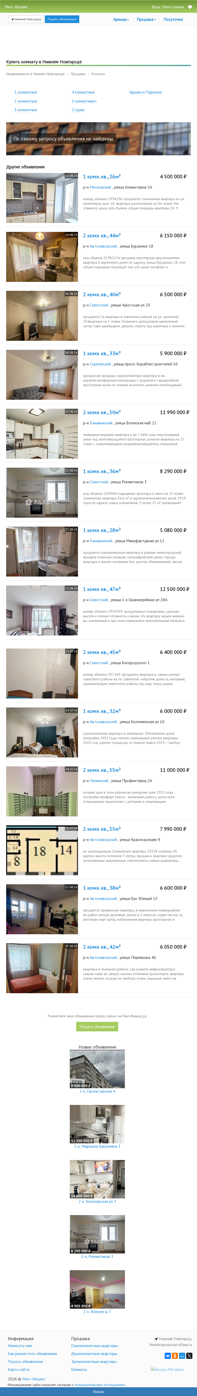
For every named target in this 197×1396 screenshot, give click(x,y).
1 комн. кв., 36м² (102, 471)
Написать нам (20, 1345)
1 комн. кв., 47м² (102, 589)
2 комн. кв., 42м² (102, 946)
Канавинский (101, 422)
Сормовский (100, 363)
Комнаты (79, 1369)
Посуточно (173, 19)
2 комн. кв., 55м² (102, 770)
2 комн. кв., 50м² (102, 412)
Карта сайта (18, 1369)
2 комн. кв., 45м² (102, 652)
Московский (100, 187)
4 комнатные (83, 92)
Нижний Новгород (27, 19)
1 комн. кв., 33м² (102, 353)
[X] (189, 1356)
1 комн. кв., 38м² (102, 888)
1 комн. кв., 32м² (102, 711)
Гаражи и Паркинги (145, 92)
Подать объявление (62, 19)
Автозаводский (103, 246)
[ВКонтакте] (168, 1356)
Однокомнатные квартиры (94, 1345)
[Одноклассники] (175, 1356)
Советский (99, 304)
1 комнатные (25, 92)
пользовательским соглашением (99, 1384)
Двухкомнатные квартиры (94, 1353)
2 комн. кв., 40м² (102, 294)
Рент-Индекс (33, 1378)
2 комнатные (25, 101)
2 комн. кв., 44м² (102, 235)
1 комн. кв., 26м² (102, 176)
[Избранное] (190, 8)
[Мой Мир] (182, 1356)
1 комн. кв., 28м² (102, 530)
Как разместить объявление (32, 1353)
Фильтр (98, 1391)
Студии (78, 109)
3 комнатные (25, 109)
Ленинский (99, 780)
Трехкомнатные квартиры (93, 1361)
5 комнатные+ (84, 101)
